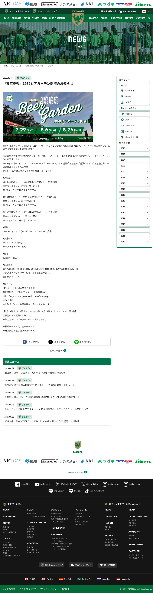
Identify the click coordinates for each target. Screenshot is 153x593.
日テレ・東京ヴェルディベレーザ (124, 504)
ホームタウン (130, 108)
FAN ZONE (140, 18)
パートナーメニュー (57, 541)
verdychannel (45, 484)
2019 (123, 189)
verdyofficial (25, 484)
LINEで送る (85, 341)
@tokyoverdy (59, 491)
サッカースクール (57, 513)
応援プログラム (80, 524)
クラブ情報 (30, 526)
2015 (123, 212)
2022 (123, 171)
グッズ (77, 519)
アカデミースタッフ (33, 552)
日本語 (32, 579)
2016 (123, 206)
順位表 (5, 529)
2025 (123, 154)
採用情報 (65, 589)
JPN (149, 11)
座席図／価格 (109, 542)
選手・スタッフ (32, 513)
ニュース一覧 (16, 66)
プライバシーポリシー (49, 589)
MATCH (27, 18)
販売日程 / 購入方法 (9, 547)
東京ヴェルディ (14, 504)
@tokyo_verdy (113, 484)
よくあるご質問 (9, 589)
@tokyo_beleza (92, 484)
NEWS (6, 18)
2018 (123, 195)
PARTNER (129, 18)
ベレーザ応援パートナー (136, 558)
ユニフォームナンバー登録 (36, 516)
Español (67, 579)
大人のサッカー (56, 516)
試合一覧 (6, 527)
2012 (123, 230)
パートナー (129, 125)
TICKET (35, 18)
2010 (123, 241)
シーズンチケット (9, 542)
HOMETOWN (116, 18)
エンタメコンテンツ (81, 522)
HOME (5, 66)
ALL (126, 84)
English (50, 579)
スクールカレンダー (57, 522)
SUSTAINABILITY (108, 11)
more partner (75, 472)
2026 (123, 148)
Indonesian (126, 579)
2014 (123, 218)
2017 (123, 200)
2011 (123, 235)
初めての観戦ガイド (9, 532)
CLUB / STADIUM (57, 18)
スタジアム (30, 529)
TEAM (44, 18)
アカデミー (129, 114)
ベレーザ (129, 96)
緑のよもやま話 (131, 137)
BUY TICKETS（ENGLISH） (12, 556)
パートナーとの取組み (58, 549)
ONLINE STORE (129, 11)
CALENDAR (16, 18)
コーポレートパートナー (59, 538)
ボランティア (31, 534)
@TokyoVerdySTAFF (68, 484)
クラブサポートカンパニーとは (61, 544)
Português (86, 579)
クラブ (128, 102)
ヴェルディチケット (83, 565)
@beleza (77, 491)
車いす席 (6, 550)
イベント (129, 131)
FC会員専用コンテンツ (82, 516)
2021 (123, 177)
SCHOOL (104, 18)
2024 (123, 160)
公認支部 (30, 537)
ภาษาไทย (106, 579)
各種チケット (7, 553)
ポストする (59, 341)
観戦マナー (30, 532)
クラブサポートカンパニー (60, 546)
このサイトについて (28, 589)
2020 (123, 183)
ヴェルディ (24, 78)
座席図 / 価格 (7, 545)
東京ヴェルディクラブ (47, 11)
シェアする (34, 341)
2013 (123, 224)
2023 (123, 165)
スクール (129, 119)
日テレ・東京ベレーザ (19, 11)
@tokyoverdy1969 (97, 491)
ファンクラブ (79, 513)
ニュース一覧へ (55, 350)
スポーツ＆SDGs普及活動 (59, 519)
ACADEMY (93, 18)
